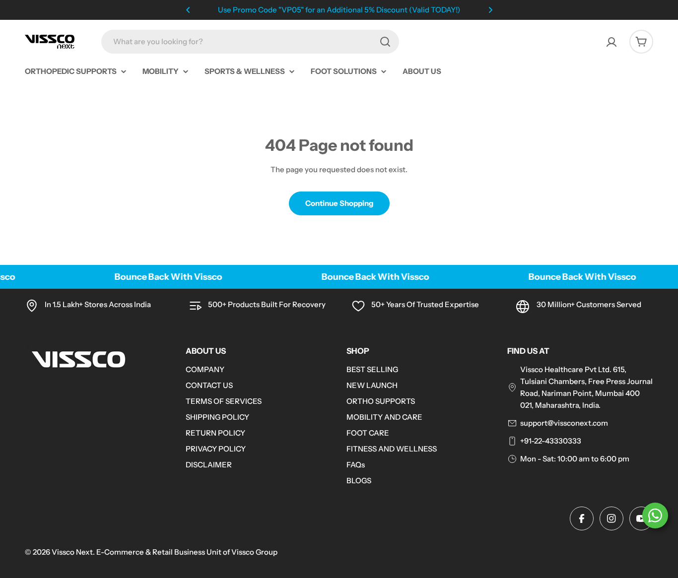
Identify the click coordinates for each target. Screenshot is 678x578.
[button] (188, 10)
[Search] (385, 42)
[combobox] (250, 42)
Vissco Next (72, 552)
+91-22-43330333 (550, 441)
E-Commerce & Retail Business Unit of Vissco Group (186, 552)
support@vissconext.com (564, 423)
